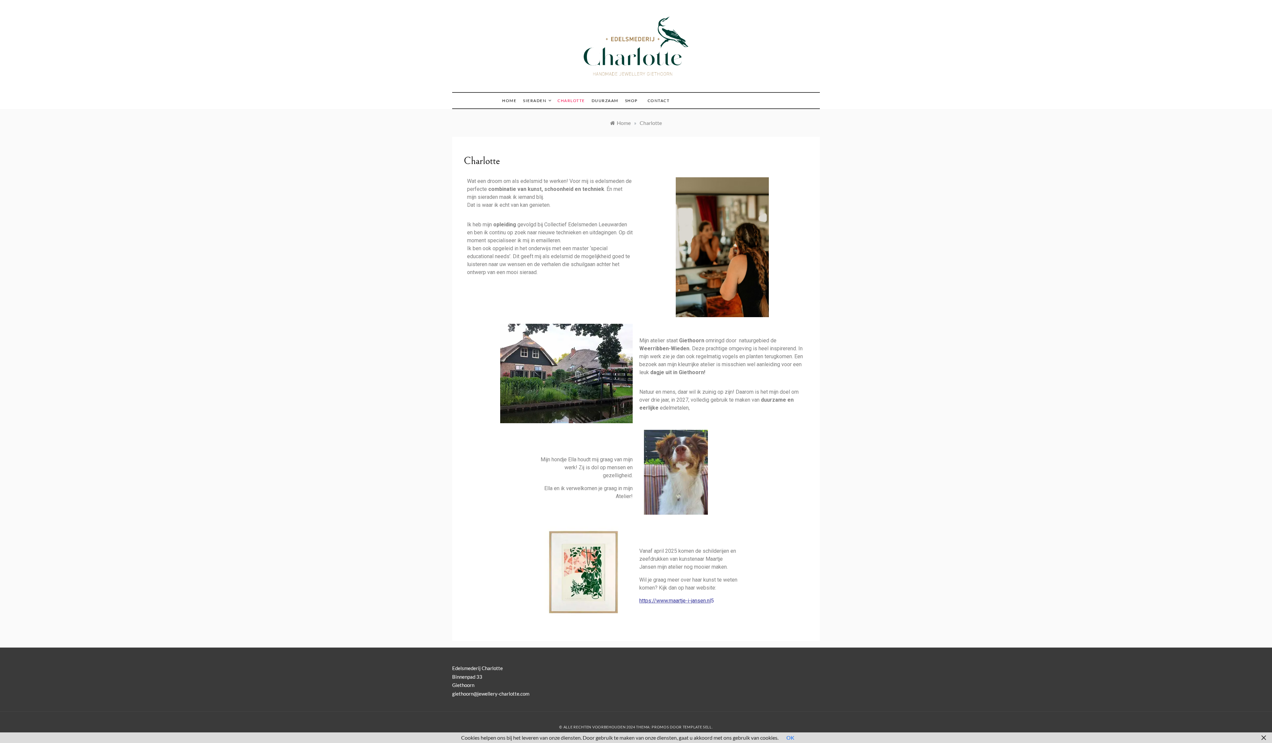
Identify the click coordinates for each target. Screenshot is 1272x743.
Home (509, 100)
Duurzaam (605, 100)
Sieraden (534, 100)
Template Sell (697, 727)
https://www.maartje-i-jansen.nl (675, 601)
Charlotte (571, 100)
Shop (631, 100)
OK (790, 737)
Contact (659, 100)
